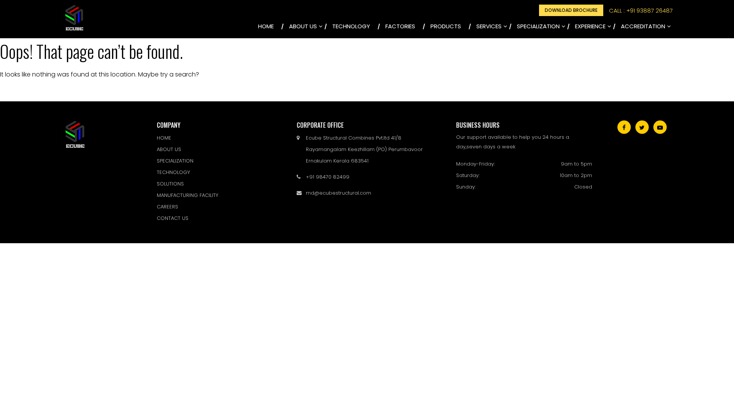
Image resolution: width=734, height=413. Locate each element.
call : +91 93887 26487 (641, 11)
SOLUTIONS (170, 183)
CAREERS (167, 206)
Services (489, 26)
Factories (400, 26)
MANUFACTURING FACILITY (187, 195)
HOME (164, 137)
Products (445, 26)
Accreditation (643, 26)
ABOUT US (303, 26)
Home (266, 26)
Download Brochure (571, 10)
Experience (590, 26)
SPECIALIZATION (538, 26)
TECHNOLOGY (351, 26)
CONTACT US (172, 218)
